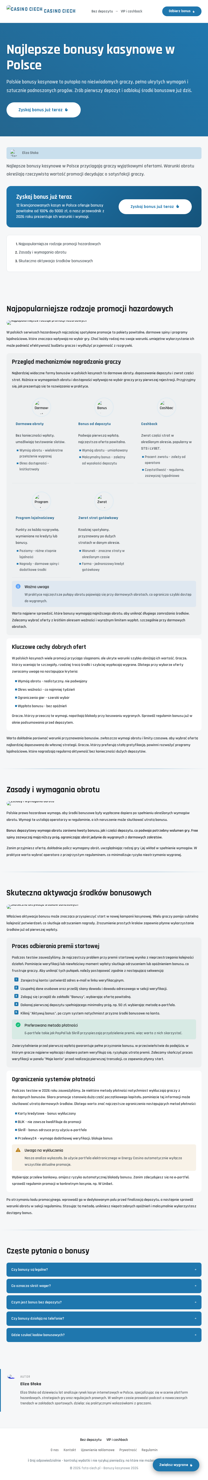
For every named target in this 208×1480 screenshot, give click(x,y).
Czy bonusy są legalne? (29, 1269)
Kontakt (70, 1450)
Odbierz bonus (180, 11)
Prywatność (128, 1450)
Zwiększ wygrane (173, 1464)
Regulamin (150, 1450)
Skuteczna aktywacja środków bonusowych (56, 261)
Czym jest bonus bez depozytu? (36, 1302)
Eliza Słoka (30, 1384)
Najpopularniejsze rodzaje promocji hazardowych (60, 244)
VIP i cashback (131, 11)
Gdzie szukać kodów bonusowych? (38, 1335)
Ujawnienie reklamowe (98, 1450)
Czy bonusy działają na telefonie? (37, 1318)
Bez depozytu (102, 11)
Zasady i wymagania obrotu (42, 252)
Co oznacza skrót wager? (31, 1285)
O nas (55, 1450)
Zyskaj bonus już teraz (40, 110)
